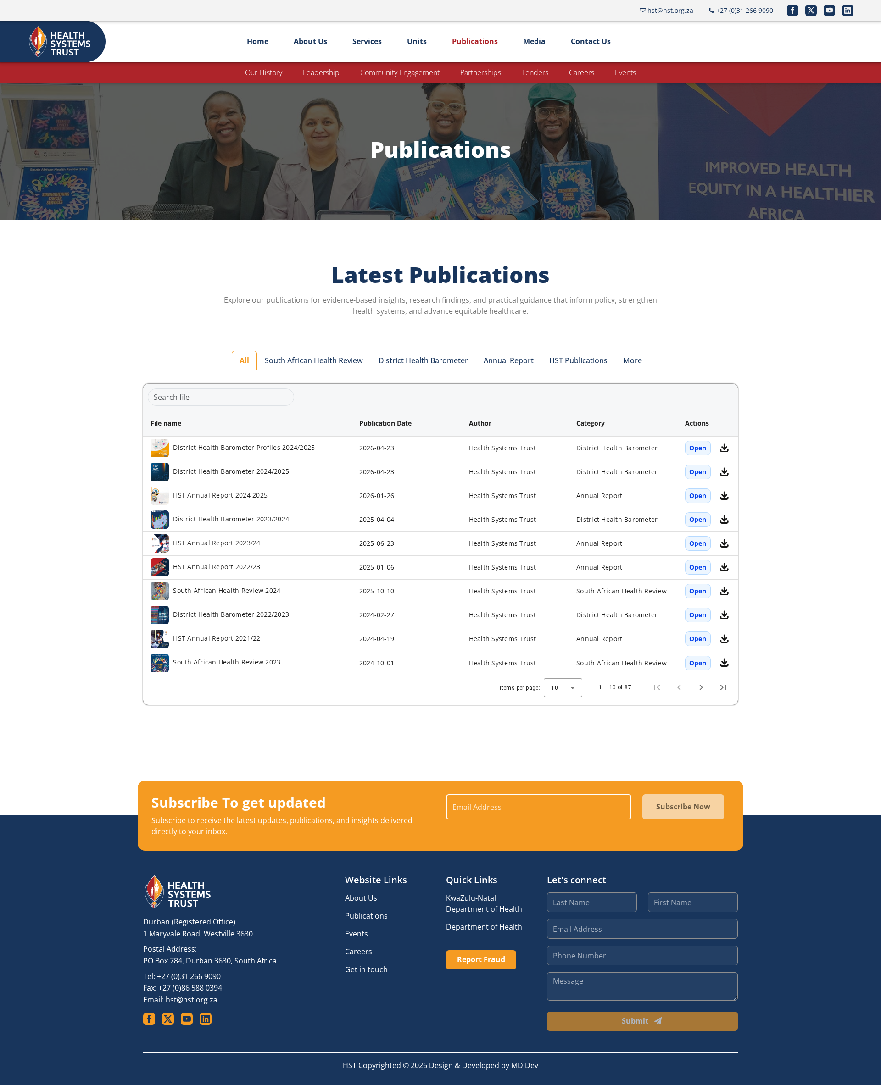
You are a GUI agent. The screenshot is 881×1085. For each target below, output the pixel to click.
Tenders (535, 72)
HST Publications (578, 360)
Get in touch (366, 969)
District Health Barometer (423, 360)
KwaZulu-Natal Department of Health (484, 903)
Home (257, 41)
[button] (248, 423)
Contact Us (591, 41)
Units (417, 41)
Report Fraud (481, 959)
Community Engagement (400, 72)
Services (367, 41)
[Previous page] (679, 687)
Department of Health (484, 927)
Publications (475, 41)
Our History (263, 72)
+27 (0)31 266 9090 (189, 976)
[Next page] (701, 687)
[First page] (657, 687)
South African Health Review (314, 360)
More (632, 360)
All (244, 360)
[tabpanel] (440, 544)
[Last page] (723, 687)
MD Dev (524, 1065)
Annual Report (509, 360)
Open (698, 447)
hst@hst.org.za (191, 1000)
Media (534, 41)
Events (625, 72)
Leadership (321, 72)
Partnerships (480, 72)
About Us (310, 41)
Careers (581, 72)
